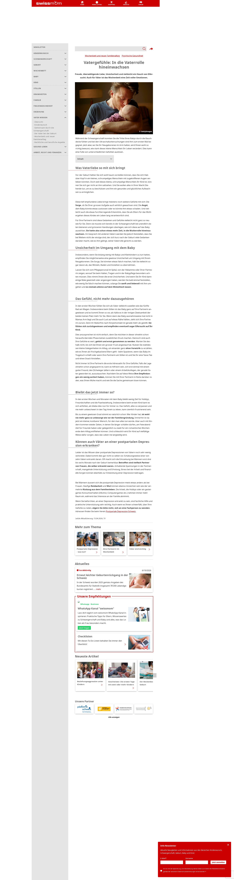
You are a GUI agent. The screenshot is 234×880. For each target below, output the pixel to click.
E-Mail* (163, 858)
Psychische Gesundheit (132, 55)
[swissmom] (54, 3)
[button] (82, 3)
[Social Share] (151, 49)
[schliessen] (228, 845)
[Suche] (110, 48)
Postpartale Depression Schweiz (121, 511)
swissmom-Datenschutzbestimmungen (183, 871)
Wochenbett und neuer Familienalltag (102, 55)
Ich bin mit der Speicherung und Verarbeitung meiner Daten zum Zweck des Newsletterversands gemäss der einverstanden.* (194, 870)
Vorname (189, 858)
